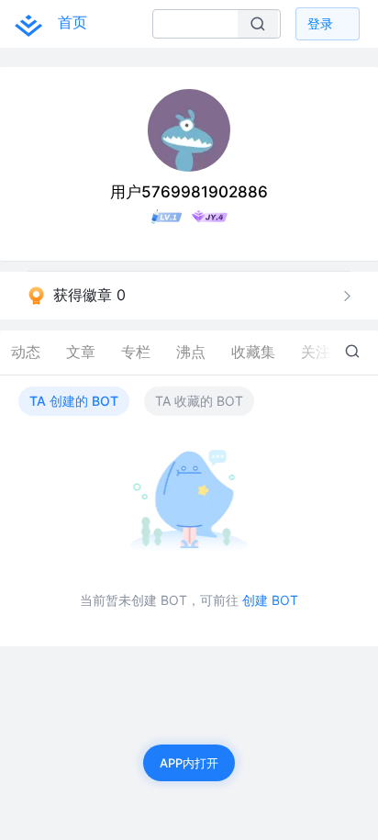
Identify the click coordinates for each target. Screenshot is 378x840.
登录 (320, 23)
